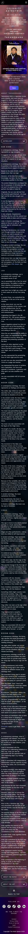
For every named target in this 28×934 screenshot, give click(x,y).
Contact (14, 919)
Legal (14, 925)
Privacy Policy (14, 921)
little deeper (15, 264)
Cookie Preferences (14, 927)
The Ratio (5, 726)
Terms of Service (14, 923)
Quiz (14, 88)
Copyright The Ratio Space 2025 (14, 931)
